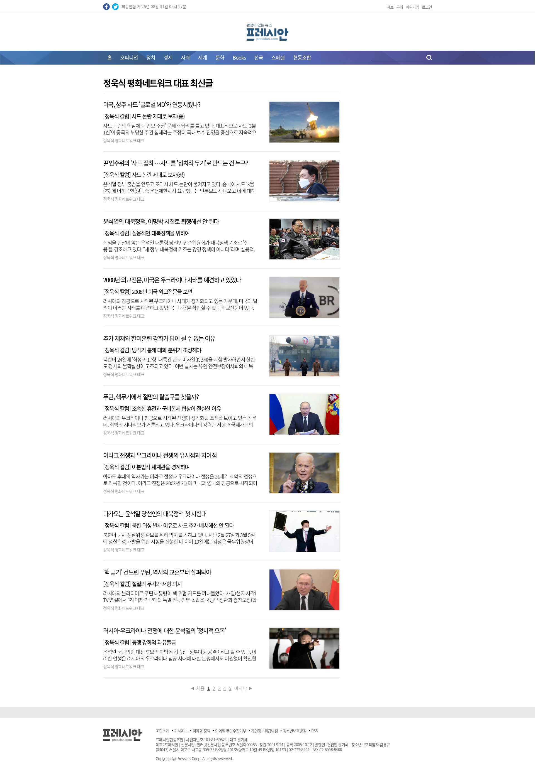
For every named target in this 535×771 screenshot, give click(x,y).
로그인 (427, 7)
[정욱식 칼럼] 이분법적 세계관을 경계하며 (146, 467)
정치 (150, 57)
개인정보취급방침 (264, 730)
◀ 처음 (197, 688)
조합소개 (162, 730)
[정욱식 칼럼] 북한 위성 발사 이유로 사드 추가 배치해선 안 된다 (168, 525)
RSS (314, 730)
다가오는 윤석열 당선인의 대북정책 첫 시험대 (154, 513)
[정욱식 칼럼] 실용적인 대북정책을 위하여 (146, 233)
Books (239, 57)
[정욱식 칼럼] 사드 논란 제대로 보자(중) (145, 116)
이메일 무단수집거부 (230, 730)
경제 (168, 57)
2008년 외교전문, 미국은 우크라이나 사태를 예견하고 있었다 (172, 279)
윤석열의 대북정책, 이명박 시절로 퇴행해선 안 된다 (161, 221)
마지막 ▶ (243, 688)
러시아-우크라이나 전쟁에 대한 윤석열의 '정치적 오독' (164, 630)
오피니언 (129, 57)
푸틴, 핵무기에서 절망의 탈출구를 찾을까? (150, 396)
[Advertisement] (56, 161)
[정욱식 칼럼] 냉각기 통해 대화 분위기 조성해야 (152, 350)
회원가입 (412, 7)
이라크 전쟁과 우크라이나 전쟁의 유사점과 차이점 (160, 455)
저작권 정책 (201, 730)
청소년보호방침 (294, 730)
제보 (390, 7)
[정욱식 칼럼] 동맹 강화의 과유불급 (139, 642)
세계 (202, 57)
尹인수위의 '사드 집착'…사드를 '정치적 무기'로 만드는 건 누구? (175, 162)
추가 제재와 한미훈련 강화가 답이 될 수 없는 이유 (159, 338)
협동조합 (302, 57)
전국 (258, 57)
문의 (399, 7)
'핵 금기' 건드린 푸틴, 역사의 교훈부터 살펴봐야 (157, 571)
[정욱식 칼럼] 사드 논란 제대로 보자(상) (145, 175)
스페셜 (278, 57)
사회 (185, 57)
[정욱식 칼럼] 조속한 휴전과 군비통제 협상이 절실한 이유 (162, 408)
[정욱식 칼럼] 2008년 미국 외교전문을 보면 (147, 292)
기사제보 (181, 730)
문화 (219, 57)
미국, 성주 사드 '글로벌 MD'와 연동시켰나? (151, 104)
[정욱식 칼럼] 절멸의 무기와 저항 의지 (142, 584)
